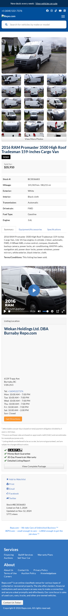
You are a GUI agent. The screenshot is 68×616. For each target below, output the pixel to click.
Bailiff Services (25, 554)
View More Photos (34, 139)
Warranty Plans (45, 554)
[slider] (18, 311)
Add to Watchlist (17, 479)
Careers (8, 576)
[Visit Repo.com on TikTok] (56, 10)
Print (11, 484)
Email (12, 488)
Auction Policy (28, 573)
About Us (8, 570)
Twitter (12, 498)
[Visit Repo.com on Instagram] (51, 10)
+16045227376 (15, 391)
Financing (9, 554)
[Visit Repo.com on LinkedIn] (64, 10)
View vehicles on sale (46, 3)
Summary (8, 229)
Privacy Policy (41, 570)
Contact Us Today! (12, 602)
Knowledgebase (48, 573)
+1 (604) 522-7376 (12, 10)
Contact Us (23, 570)
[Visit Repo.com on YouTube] (60, 10)
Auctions (8, 558)
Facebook (14, 493)
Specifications (54, 229)
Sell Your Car (24, 558)
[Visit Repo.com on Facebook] (47, 10)
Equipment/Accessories (30, 229)
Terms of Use (10, 573)
